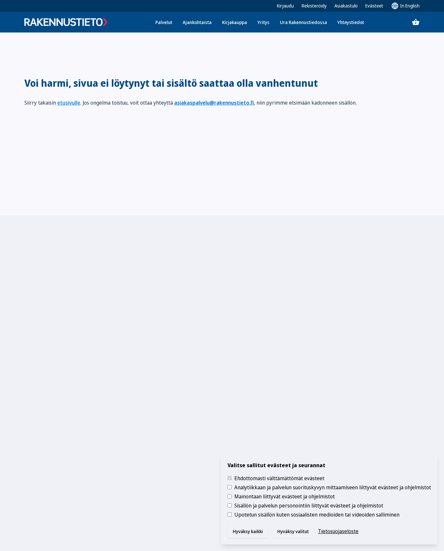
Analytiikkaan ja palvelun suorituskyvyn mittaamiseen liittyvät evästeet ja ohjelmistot (332, 487)
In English (410, 6)
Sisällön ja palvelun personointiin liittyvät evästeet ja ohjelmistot (308, 505)
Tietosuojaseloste (338, 531)
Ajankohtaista (197, 22)
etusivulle (68, 102)
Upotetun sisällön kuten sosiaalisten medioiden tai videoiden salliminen (316, 514)
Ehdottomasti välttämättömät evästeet (279, 478)
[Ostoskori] (416, 22)
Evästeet (374, 6)
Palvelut (163, 22)
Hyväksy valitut (293, 531)
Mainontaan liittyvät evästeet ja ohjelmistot (284, 496)
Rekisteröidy (314, 6)
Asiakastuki (346, 6)
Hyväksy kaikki (248, 531)
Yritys (263, 22)
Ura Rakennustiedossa (303, 22)
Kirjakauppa (234, 22)
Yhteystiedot (350, 22)
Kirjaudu (285, 6)
